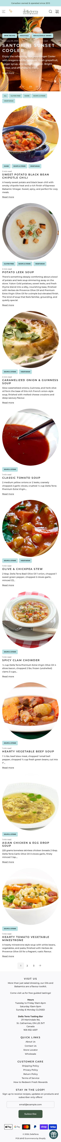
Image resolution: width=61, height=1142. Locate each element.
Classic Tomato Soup (21, 477)
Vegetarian (8, 101)
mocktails (24, 35)
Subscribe (30, 1114)
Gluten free (15, 96)
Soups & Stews (39, 96)
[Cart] (57, 11)
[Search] (50, 11)
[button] (24, 86)
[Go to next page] (40, 966)
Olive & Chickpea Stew (22, 568)
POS (17, 1138)
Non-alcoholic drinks (42, 35)
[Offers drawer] (10, 11)
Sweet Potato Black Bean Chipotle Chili (25, 176)
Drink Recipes (9, 35)
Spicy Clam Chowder (21, 660)
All (5, 96)
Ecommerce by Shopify (35, 1138)
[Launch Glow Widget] (53, 1134)
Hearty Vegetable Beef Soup (28, 751)
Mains (27, 96)
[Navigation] (3, 11)
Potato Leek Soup (18, 272)
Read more (8, 73)
